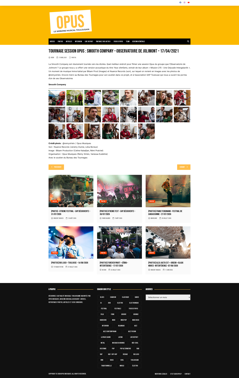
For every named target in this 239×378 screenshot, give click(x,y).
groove (123, 314)
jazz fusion (132, 331)
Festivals (117, 308)
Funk (112, 314)
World (122, 366)
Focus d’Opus (118, 41)
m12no (104, 270)
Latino (120, 337)
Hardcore (103, 320)
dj (101, 303)
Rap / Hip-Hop (112, 354)
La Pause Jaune (106, 337)
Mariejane (154, 218)
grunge (135, 314)
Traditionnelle (106, 366)
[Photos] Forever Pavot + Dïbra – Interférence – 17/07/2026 (114, 264)
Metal (103, 343)
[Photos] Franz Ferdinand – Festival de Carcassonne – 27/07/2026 (165, 213)
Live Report (134, 337)
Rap (101, 354)
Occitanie (103, 348)
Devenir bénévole (138, 41)
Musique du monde (118, 343)
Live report (89, 41)
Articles (69, 41)
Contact (187, 374)
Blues (102, 297)
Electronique (134, 303)
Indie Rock (135, 320)
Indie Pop (124, 320)
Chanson (113, 297)
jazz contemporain (109, 331)
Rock (112, 360)
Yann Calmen (106, 218)
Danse (137, 297)
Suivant (182, 167)
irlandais (121, 326)
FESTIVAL (104, 308)
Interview (78, 41)
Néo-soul (135, 343)
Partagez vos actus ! (103, 41)
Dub (109, 303)
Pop (113, 348)
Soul (122, 360)
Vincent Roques (58, 218)
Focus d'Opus (133, 308)
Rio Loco (136, 354)
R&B (138, 348)
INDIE (113, 320)
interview (105, 326)
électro (135, 366)
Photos (60, 41)
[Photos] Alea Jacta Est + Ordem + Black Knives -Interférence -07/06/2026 (165, 264)
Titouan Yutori (58, 267)
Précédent (57, 167)
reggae (125, 354)
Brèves (52, 41)
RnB (102, 360)
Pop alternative (125, 348)
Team (127, 41)
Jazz (135, 326)
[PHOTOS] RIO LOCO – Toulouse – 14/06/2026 (69, 262)
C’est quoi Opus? (176, 374)
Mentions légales (161, 374)
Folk (102, 314)
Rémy (52, 58)
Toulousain (135, 360)
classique (125, 297)
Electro (120, 303)
